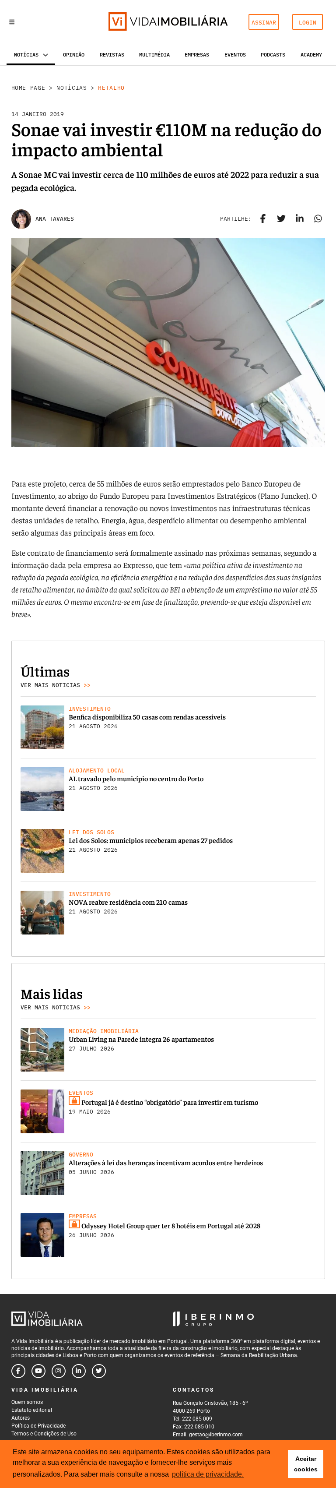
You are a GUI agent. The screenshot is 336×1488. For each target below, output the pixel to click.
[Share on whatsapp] (318, 219)
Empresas (197, 54)
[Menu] (12, 22)
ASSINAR (264, 22)
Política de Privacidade (38, 1426)
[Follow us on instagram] (59, 1371)
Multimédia (154, 54)
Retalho (111, 88)
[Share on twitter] (281, 219)
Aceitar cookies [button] (306, 1464)
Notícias (71, 88)
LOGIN (307, 22)
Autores (20, 1418)
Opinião (73, 54)
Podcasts (273, 54)
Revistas (112, 54)
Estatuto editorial (31, 1410)
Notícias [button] (26, 54)
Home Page (28, 88)
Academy (311, 54)
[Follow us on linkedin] (79, 1371)
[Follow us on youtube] (39, 1371)
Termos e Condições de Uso (44, 1434)
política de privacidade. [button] (208, 1474)
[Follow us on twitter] (99, 1371)
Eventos (235, 54)
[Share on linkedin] (300, 219)
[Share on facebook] (263, 219)
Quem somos (27, 1402)
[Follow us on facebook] (18, 1371)
